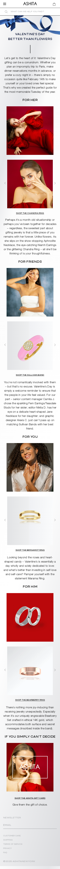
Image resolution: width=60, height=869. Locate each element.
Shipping (8, 840)
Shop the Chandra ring (30, 213)
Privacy (7, 848)
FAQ (5, 852)
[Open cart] (54, 4)
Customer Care (12, 836)
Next (55, 183)
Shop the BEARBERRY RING (30, 700)
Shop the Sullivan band (30, 375)
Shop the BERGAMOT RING (30, 550)
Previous (5, 183)
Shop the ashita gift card (30, 798)
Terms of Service (12, 844)
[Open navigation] (5, 3)
